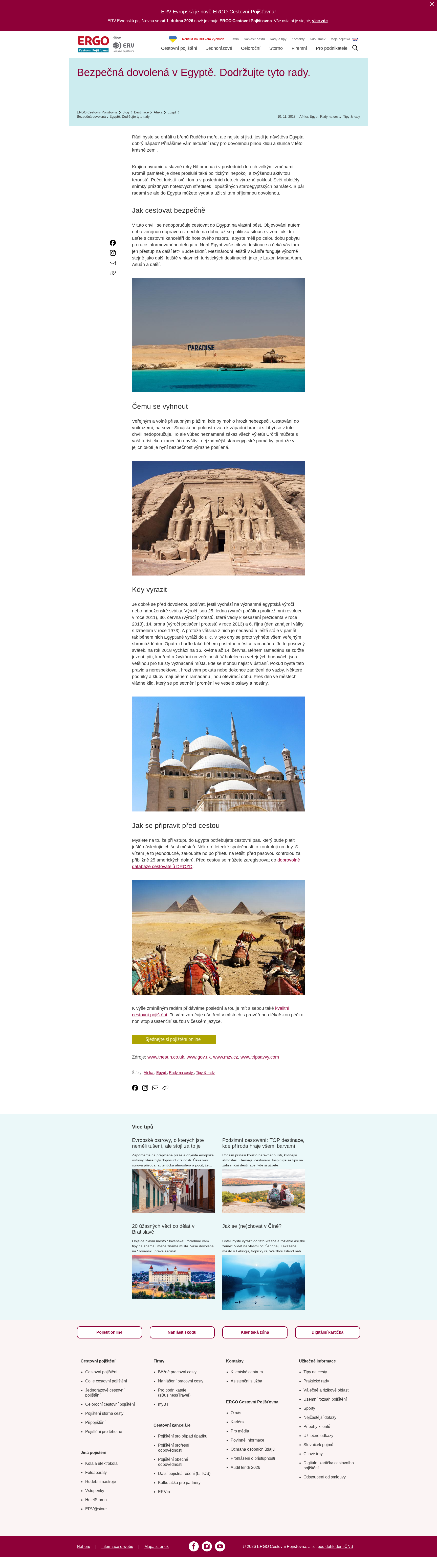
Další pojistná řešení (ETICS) (184, 1473)
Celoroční (250, 48)
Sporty (309, 1408)
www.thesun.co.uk (165, 1057)
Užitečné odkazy (318, 1435)
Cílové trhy (313, 1454)
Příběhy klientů (316, 1426)
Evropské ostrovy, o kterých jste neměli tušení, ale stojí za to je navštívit (168, 1146)
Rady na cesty (330, 116)
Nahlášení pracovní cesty (180, 1381)
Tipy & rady (351, 116)
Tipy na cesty (315, 1372)
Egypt (314, 116)
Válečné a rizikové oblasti (326, 1390)
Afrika (303, 116)
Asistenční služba (246, 1381)
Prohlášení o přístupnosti (253, 1458)
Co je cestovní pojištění (106, 1381)
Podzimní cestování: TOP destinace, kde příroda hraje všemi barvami (263, 1143)
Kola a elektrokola (101, 1463)
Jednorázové (219, 48)
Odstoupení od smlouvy (324, 1477)
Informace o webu (117, 1546)
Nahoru (83, 1546)
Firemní (299, 48)
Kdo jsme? (317, 39)
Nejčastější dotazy (319, 1417)
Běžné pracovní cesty (177, 1372)
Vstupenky (94, 1491)
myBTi (163, 1404)
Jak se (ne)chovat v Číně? (251, 1226)
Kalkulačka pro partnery (179, 1482)
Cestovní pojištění (179, 48)
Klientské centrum (247, 1372)
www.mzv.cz (225, 1057)
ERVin (234, 39)
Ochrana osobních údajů (253, 1449)
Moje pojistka (340, 39)
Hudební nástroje (100, 1481)
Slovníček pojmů (318, 1445)
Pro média (240, 1431)
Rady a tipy (278, 39)
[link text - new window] (113, 243)
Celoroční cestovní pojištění (110, 1404)
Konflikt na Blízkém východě (203, 39)
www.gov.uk (199, 1057)
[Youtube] (220, 1546)
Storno (276, 48)
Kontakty (298, 39)
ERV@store (96, 1509)
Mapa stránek (156, 1546)
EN (355, 39)
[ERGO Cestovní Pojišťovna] (106, 44)
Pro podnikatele (331, 48)
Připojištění (95, 1422)
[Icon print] (113, 283)
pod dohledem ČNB (335, 1546)
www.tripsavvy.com (260, 1057)
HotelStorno (96, 1500)
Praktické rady (316, 1381)
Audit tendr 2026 (245, 1467)
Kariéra (237, 1422)
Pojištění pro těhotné (103, 1431)
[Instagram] (207, 1546)
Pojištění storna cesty (104, 1413)
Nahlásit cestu (254, 39)
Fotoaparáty (96, 1472)
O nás (236, 1413)
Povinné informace (247, 1440)
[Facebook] (194, 1546)
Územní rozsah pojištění (325, 1399)
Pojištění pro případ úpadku (182, 1436)
